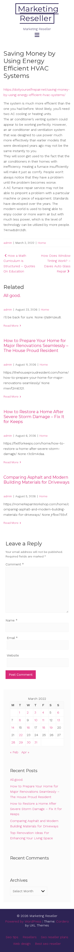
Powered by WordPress (23, 921)
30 (29, 742)
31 (35, 742)
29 (21, 742)
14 (12, 727)
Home (42, 242)
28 (13, 742)
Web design (22, 944)
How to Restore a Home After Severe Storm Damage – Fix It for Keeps (33, 416)
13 (58, 720)
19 (51, 727)
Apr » (25, 752)
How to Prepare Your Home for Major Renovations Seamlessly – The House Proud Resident (35, 345)
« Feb (14, 752)
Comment (15, 564)
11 (43, 720)
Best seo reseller (48, 944)
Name (11, 620)
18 (43, 727)
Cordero (62, 921)
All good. (12, 295)
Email (12, 638)
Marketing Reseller (38, 13)
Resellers (30, 937)
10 (35, 720)
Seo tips (12, 937)
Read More (10, 325)
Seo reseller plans (54, 937)
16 (28, 727)
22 (21, 735)
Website (13, 655)
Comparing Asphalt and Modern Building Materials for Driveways (36, 480)
